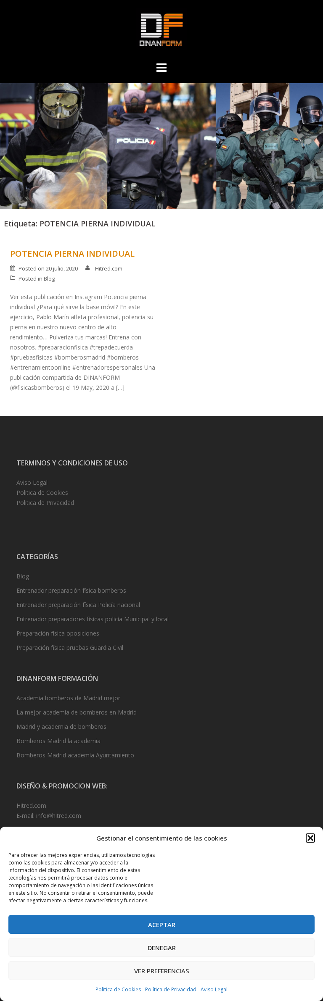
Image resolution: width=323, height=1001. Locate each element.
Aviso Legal (214, 989)
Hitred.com (108, 268)
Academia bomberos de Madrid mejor (68, 698)
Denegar (162, 947)
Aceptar (161, 924)
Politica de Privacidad (45, 503)
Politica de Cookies (118, 989)
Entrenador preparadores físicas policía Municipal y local (92, 619)
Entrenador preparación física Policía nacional (78, 605)
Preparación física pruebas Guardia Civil (69, 648)
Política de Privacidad (170, 989)
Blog (49, 278)
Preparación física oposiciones (57, 633)
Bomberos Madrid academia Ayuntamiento (75, 755)
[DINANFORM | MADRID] (161, 32)
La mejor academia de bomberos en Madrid (76, 712)
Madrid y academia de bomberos (61, 726)
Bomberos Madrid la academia (58, 741)
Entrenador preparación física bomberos (71, 590)
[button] (310, 838)
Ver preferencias (161, 971)
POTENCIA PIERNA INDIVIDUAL (72, 253)
